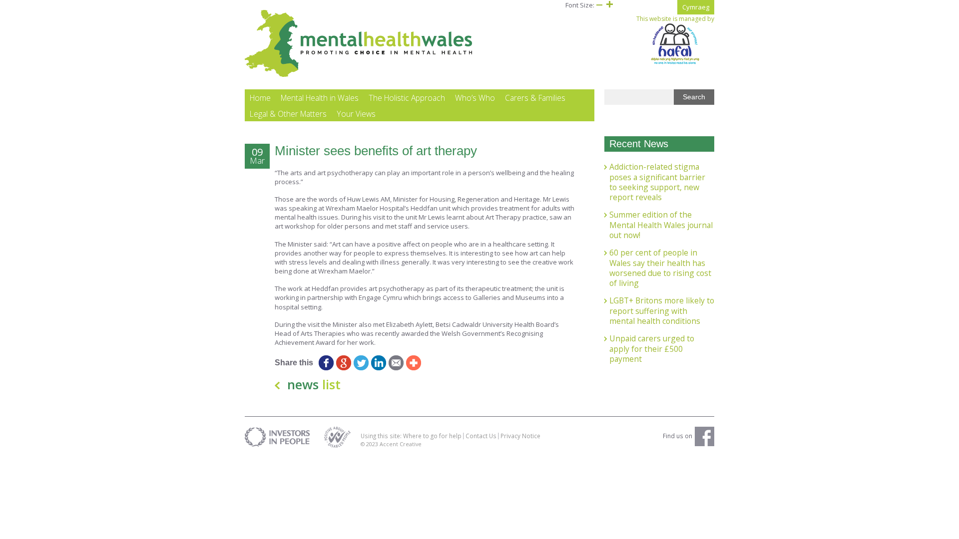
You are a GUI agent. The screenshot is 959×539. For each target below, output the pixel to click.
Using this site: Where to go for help (411, 436)
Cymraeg (695, 6)
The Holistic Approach (407, 97)
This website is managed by (675, 19)
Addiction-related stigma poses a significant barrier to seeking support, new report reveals (657, 182)
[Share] (413, 362)
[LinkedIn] (378, 362)
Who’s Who (475, 97)
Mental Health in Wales (320, 97)
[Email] (396, 362)
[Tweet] (361, 362)
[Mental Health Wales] (359, 74)
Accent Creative (401, 444)
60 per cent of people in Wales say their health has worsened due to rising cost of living (660, 268)
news (314, 384)
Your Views (356, 113)
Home (260, 97)
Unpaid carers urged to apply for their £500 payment (651, 348)
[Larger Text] (609, 4)
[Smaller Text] (599, 4)
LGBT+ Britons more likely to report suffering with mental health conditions (661, 310)
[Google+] (343, 362)
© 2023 (370, 444)
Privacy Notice (520, 436)
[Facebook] (326, 362)
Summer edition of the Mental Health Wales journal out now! (661, 225)
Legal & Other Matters (288, 113)
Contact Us (481, 436)
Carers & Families (535, 97)
